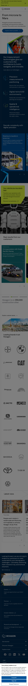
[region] (14, 674)
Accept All (14, 677)
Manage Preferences (14, 684)
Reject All (14, 680)
